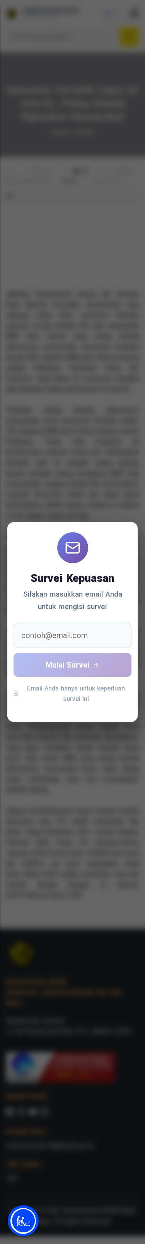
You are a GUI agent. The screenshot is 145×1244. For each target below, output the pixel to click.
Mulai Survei (67, 665)
